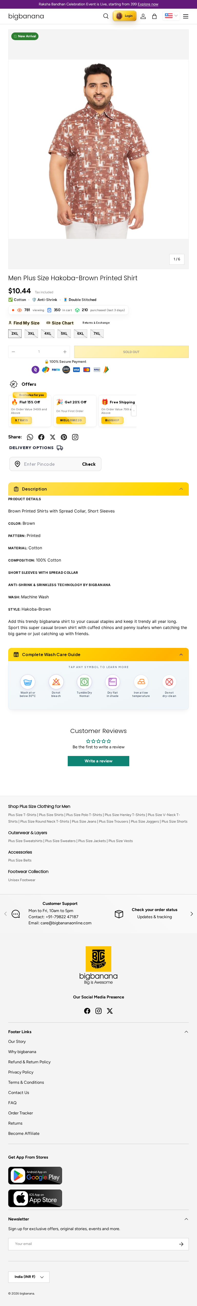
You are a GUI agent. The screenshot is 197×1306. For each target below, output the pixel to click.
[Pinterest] (64, 437)
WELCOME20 (71, 420)
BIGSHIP (112, 420)
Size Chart (64, 323)
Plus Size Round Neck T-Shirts (44, 821)
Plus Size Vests (121, 841)
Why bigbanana (22, 1051)
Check (89, 464)
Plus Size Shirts (51, 815)
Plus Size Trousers (113, 821)
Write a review (98, 761)
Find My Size (28, 323)
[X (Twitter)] (53, 437)
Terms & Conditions (26, 1082)
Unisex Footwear (21, 880)
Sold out (131, 352)
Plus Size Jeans (84, 821)
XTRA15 (21, 420)
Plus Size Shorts (175, 821)
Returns (15, 1123)
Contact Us (18, 1092)
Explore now (148, 4)
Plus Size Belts (20, 860)
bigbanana (27, 1293)
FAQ (12, 1102)
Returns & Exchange (92, 322)
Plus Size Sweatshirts (25, 841)
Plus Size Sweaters (60, 841)
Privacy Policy (20, 1072)
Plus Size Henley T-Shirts (125, 815)
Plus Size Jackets (92, 841)
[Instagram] (75, 437)
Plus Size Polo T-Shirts (84, 815)
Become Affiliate (24, 1133)
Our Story (17, 1041)
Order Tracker (20, 1113)
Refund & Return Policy (29, 1061)
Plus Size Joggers (145, 821)
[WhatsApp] (30, 437)
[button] (154, 16)
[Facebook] (41, 437)
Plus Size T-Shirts (22, 815)
